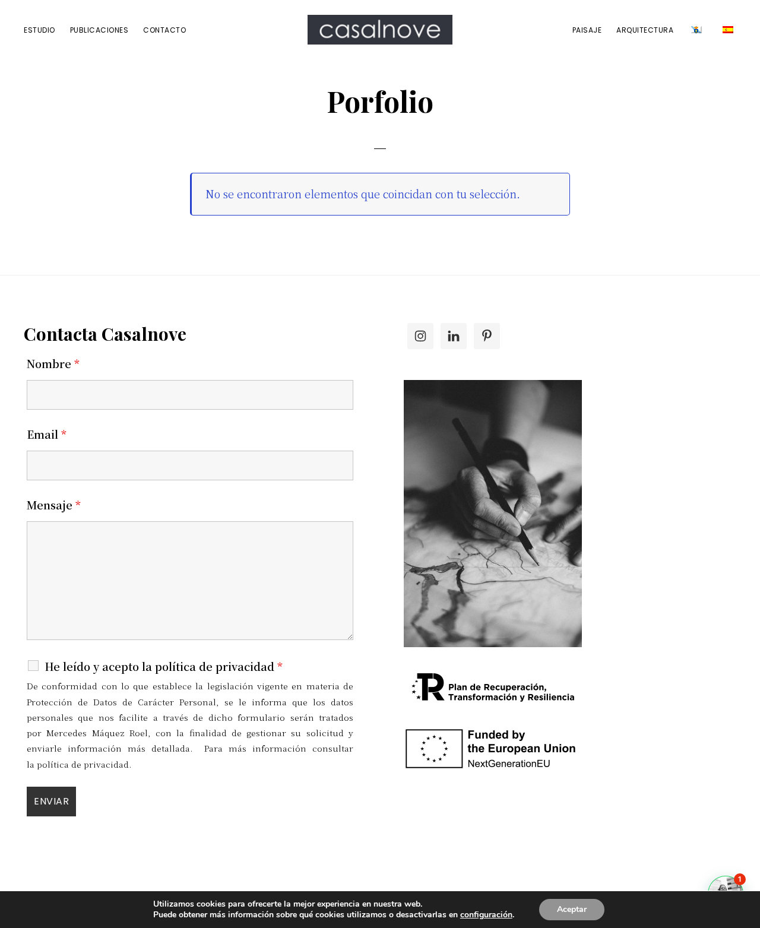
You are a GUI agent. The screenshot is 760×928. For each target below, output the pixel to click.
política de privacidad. (84, 764)
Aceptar (572, 909)
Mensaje (54, 504)
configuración (486, 915)
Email (46, 434)
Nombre (53, 363)
